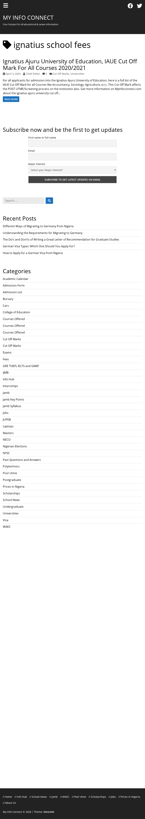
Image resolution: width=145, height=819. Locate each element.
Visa (5, 520)
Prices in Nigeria (13, 487)
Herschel (49, 812)
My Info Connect (28, 17)
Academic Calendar (15, 279)
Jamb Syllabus (12, 406)
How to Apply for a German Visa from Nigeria (33, 253)
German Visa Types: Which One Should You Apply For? (39, 246)
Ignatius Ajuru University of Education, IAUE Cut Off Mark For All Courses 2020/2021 (70, 64)
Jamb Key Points (13, 399)
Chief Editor (33, 73)
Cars (6, 306)
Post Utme (10, 473)
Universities (77, 73)
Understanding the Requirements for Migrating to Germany (42, 233)
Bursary (8, 299)
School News (11, 500)
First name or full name (42, 137)
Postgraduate (12, 480)
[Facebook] (130, 6)
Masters (8, 433)
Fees (6, 359)
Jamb (6, 393)
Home (8, 796)
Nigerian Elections (15, 446)
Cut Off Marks (61, 73)
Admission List (12, 292)
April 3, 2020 (13, 73)
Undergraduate (13, 507)
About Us (10, 802)
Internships (10, 386)
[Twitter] (139, 6)
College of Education (16, 312)
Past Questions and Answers (22, 460)
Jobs (5, 413)
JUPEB (7, 419)
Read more (11, 99)
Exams (7, 352)
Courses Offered (14, 319)
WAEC (7, 527)
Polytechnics (11, 466)
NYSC (6, 453)
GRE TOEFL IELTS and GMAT (21, 366)
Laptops (8, 426)
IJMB (5, 372)
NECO (6, 440)
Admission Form (14, 285)
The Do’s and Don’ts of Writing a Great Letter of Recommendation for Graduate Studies (61, 239)
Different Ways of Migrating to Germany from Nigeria (38, 226)
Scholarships (11, 493)
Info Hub (8, 379)
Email (31, 150)
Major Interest (36, 164)
